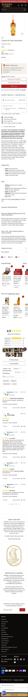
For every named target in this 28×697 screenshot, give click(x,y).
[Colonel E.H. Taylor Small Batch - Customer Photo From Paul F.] (16, 350)
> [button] (19, 504)
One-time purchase (8, 685)
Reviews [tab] (5, 368)
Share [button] (5, 407)
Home (2, 37)
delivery (13, 381)
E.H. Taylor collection (14, 199)
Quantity (3, 57)
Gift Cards (3, 623)
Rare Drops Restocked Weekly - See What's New (14, 1)
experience (7, 384)
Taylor (14, 384)
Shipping (3, 76)
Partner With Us (4, 634)
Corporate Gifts (4, 621)
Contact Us (3, 619)
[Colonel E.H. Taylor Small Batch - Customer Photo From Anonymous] (11, 350)
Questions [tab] (16, 368)
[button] (22, 407)
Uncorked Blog (4, 628)
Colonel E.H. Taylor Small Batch (9, 404)
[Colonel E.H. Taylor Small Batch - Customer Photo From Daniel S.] (5, 350)
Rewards (3, 625)
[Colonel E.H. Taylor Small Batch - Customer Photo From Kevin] (19, 355)
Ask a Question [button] (14, 363)
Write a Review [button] (15, 360)
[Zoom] (22, 33)
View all (25, 263)
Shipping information (6, 248)
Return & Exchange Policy (7, 636)
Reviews (3, 630)
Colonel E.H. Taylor (6, 43)
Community (3, 645)
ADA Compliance (5, 649)
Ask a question (5, 252)
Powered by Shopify (19, 679)
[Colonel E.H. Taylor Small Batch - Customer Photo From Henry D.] (14, 355)
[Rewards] (4, 693)
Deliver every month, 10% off (12, 692)
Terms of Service (5, 640)
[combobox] (14, 9)
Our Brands (3, 632)
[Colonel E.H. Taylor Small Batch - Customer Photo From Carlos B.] (8, 355)
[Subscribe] (22, 609)
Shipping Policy (4, 638)
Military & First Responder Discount (9, 647)
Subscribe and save (8, 689)
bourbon (6, 381)
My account (4, 651)
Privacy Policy (4, 642)
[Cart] (22, 5)
